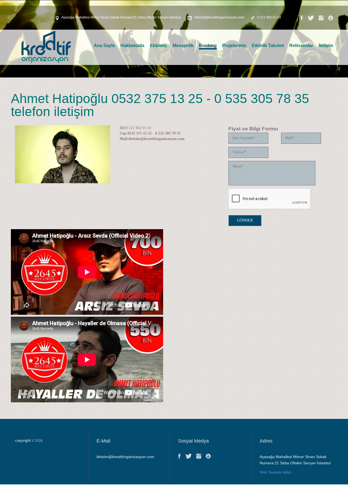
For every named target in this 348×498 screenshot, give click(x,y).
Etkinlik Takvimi (268, 45)
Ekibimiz (158, 45)
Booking (208, 45)
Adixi (286, 472)
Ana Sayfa (104, 45)
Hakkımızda (132, 45)
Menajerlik (183, 45)
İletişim (326, 45)
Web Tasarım (270, 472)
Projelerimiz (234, 45)
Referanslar (301, 45)
